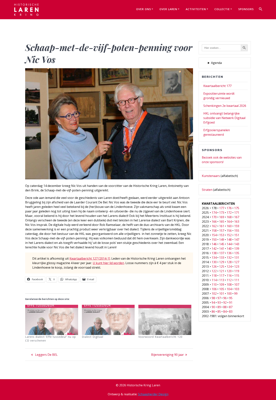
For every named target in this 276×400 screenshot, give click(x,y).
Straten (207, 190)
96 (225, 298)
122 (214, 271)
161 (221, 226)
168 (229, 217)
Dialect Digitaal (92, 337)
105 (221, 289)
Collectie (222, 9)
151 (236, 235)
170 (214, 217)
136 (229, 253)
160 (229, 226)
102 (214, 293)
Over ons (143, 9)
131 (236, 257)
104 (229, 289)
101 (221, 293)
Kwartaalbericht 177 (217, 86)
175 (236, 208)
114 (214, 280)
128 (229, 262)
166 (214, 221)
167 (236, 217)
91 (230, 302)
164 (229, 221)
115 (236, 275)
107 (236, 284)
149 (221, 239)
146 (214, 244)
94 (213, 302)
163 (236, 221)
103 (236, 289)
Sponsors (246, 9)
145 (221, 244)
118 (214, 275)
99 (236, 293)
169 (221, 217)
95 (230, 298)
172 (229, 212)
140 (229, 248)
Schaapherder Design (153, 394)
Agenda (216, 63)
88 (225, 307)
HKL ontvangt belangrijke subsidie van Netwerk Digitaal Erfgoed (224, 117)
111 (236, 280)
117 (221, 275)
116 (229, 275)
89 (219, 307)
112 (229, 280)
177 (221, 208)
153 (221, 235)
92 (225, 302)
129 (221, 262)
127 (236, 262)
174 (214, 212)
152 (229, 235)
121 (221, 271)
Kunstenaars (211, 176)
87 (230, 307)
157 (221, 230)
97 (219, 298)
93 (219, 302)
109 (221, 284)
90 (213, 307)
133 (221, 257)
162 (214, 226)
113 (221, 280)
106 (214, 289)
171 (236, 212)
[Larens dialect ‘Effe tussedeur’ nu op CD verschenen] (51, 320)
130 (214, 262)
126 (214, 266)
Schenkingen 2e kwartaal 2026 (224, 106)
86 (213, 311)
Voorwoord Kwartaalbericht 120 (160, 337)
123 (236, 266)
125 (221, 266)
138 (214, 253)
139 (236, 248)
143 (236, 244)
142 (214, 248)
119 (236, 271)
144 (229, 244)
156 (229, 230)
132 (229, 257)
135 (236, 253)
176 (229, 208)
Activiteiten (196, 9)
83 (230, 311)
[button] (260, 9)
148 (229, 239)
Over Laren (168, 9)
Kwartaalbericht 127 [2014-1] (89, 258)
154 (214, 235)
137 (221, 253)
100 (229, 293)
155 (236, 230)
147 (236, 239)
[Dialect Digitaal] (108, 320)
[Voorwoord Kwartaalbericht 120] (164, 320)
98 (213, 298)
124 (229, 266)
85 (219, 311)
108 (229, 284)
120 (229, 271)
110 (214, 284)
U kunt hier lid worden (108, 263)
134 (214, 257)
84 (225, 311)
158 (214, 230)
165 (221, 221)
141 (221, 248)
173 (221, 212)
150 (214, 239)
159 (236, 226)
